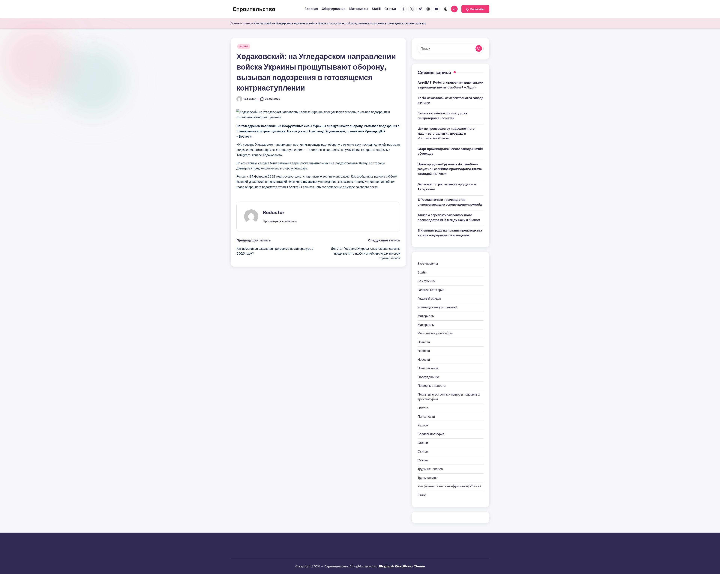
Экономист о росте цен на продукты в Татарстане (447, 186)
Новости (424, 342)
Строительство (253, 9)
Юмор (422, 495)
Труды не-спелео (430, 469)
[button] (475, 9)
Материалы (426, 316)
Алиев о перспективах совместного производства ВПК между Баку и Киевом (449, 217)
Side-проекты (428, 264)
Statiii (422, 272)
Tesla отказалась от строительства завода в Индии (450, 100)
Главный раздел (429, 298)
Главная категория (431, 290)
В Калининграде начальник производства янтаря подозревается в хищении (450, 232)
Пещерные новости (432, 386)
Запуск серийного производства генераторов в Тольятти (442, 115)
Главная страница (242, 23)
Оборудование (428, 377)
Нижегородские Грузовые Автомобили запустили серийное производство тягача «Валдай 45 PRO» (450, 169)
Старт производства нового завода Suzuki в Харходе (450, 151)
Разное (243, 46)
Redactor (273, 212)
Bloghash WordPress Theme (402, 566)
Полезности (426, 416)
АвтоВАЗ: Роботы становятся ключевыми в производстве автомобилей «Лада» (450, 84)
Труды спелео (427, 478)
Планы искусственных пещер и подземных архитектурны (449, 396)
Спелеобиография (431, 434)
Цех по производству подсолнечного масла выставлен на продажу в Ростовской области (446, 133)
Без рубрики (427, 281)
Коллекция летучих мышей (437, 307)
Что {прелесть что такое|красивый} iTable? (449, 486)
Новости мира (428, 368)
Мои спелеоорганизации (435, 333)
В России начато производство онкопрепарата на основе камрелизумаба (450, 202)
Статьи (423, 443)
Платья (423, 408)
